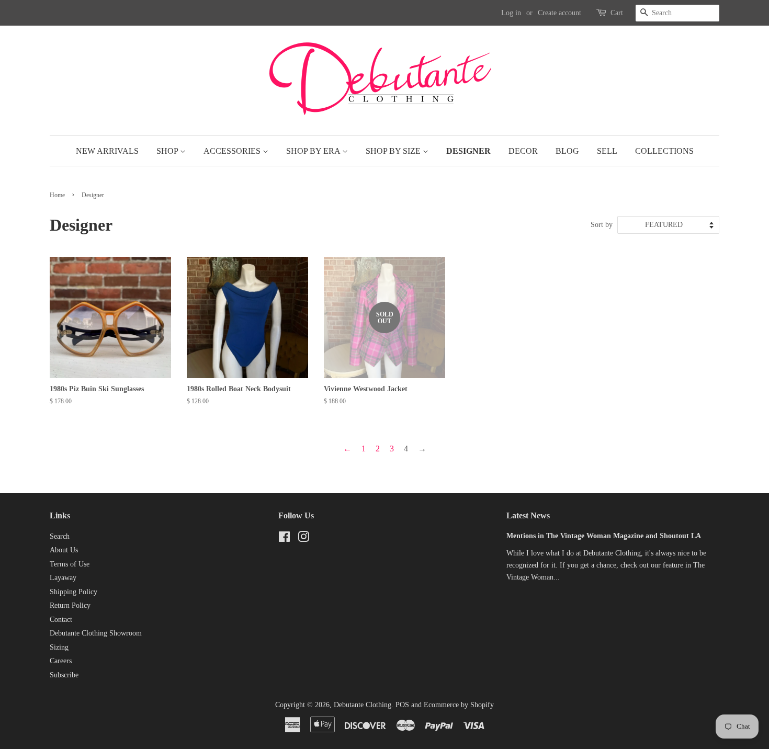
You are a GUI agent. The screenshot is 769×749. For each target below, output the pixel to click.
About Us (64, 550)
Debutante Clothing (362, 705)
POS (402, 705)
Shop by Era (314, 150)
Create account (559, 13)
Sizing (59, 647)
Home (57, 195)
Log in (511, 13)
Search (60, 536)
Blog (567, 150)
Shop (168, 150)
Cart (616, 13)
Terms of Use (69, 564)
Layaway (63, 578)
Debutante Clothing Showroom (96, 633)
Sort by (602, 224)
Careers (61, 661)
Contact (61, 619)
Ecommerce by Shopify (459, 705)
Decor (523, 150)
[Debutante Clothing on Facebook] (284, 539)
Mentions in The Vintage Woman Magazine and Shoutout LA (603, 536)
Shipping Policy (73, 592)
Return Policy (70, 605)
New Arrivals (107, 150)
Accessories (233, 150)
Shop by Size (394, 150)
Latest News (528, 515)
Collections (664, 150)
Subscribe (64, 675)
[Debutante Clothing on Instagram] (303, 539)
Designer (468, 150)
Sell (607, 150)
